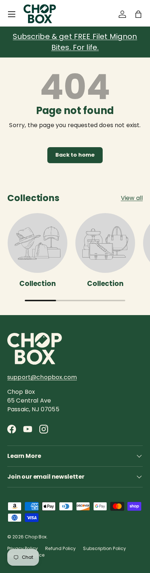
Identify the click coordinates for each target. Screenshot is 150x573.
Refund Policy (60, 548)
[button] (138, 14)
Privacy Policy (22, 548)
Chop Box (36, 537)
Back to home (75, 154)
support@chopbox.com (42, 377)
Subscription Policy (104, 548)
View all (132, 198)
